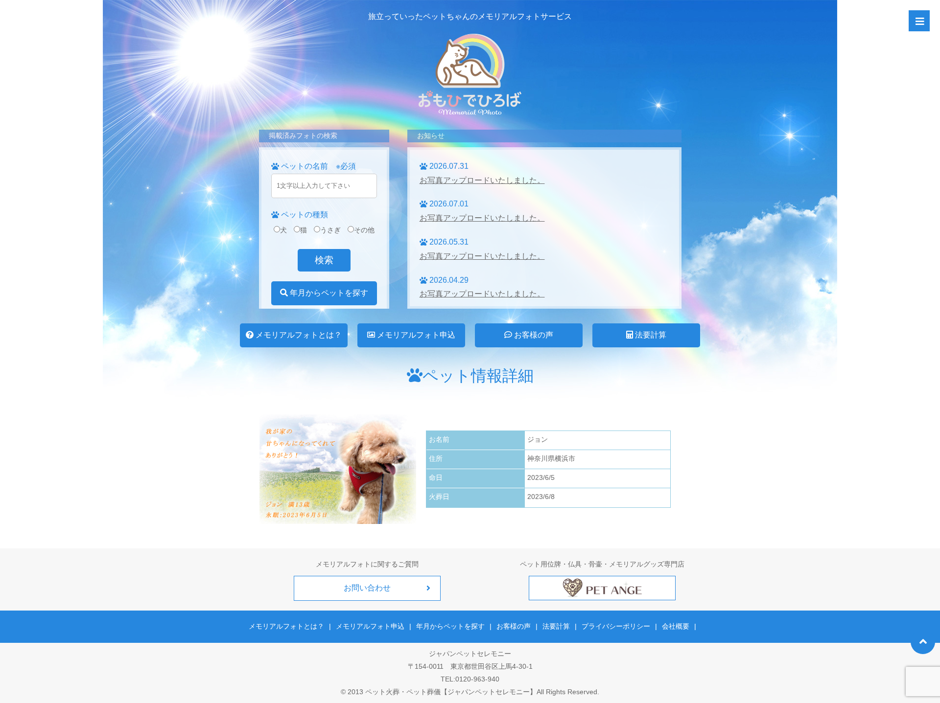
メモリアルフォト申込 (415, 335)
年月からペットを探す (328, 293)
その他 (364, 230)
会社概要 (675, 626)
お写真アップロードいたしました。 (482, 180)
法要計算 (649, 335)
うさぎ (330, 230)
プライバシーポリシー (616, 626)
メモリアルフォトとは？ (298, 335)
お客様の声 (532, 335)
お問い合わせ (367, 588)
